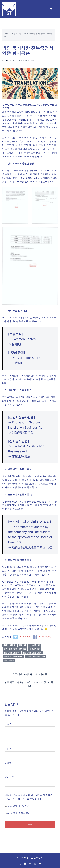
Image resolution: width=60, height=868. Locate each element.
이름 (8, 748)
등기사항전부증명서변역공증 (15, 649)
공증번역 (22, 645)
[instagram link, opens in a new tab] (30, 863)
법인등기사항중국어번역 (13, 656)
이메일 (9, 763)
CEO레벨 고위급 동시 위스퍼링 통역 (31, 674)
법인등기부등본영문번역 (32, 653)
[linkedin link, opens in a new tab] (35, 863)
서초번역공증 (9, 660)
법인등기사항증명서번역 (35, 656)
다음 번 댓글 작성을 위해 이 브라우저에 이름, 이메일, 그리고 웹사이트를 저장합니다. (29, 796)
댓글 (8, 723)
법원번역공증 (35, 649)
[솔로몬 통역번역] (9, 8)
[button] (51, 9)
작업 (32, 61)
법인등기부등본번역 (11, 653)
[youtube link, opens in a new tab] (40, 863)
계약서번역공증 (9, 645)
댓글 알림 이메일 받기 (18, 805)
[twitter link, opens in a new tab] (20, 863)
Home (8, 33)
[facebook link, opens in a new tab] (25, 863)
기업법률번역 (35, 645)
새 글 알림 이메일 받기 (18, 812)
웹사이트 (9, 777)
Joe (7, 61)
